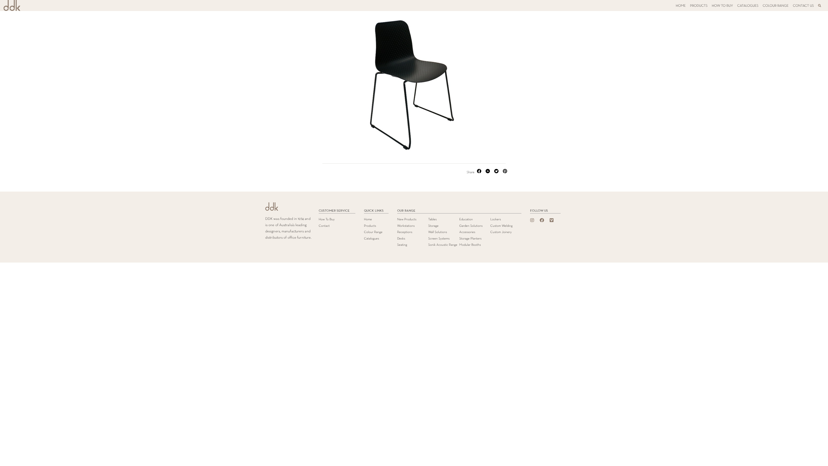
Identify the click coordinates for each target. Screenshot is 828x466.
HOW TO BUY (722, 5)
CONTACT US (803, 5)
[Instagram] (532, 220)
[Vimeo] (551, 220)
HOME (681, 5)
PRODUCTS (698, 5)
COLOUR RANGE (776, 5)
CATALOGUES (747, 5)
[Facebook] (542, 220)
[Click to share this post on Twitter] (496, 172)
